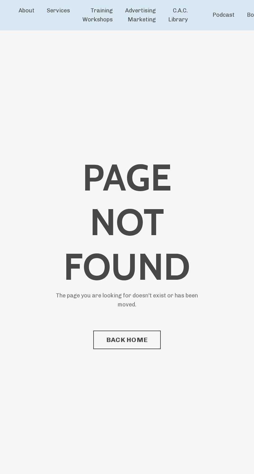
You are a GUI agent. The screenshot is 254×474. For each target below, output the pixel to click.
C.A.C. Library (178, 15)
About (26, 10)
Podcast (223, 14)
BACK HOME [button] (127, 340)
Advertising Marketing (140, 15)
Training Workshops (97, 15)
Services (58, 10)
